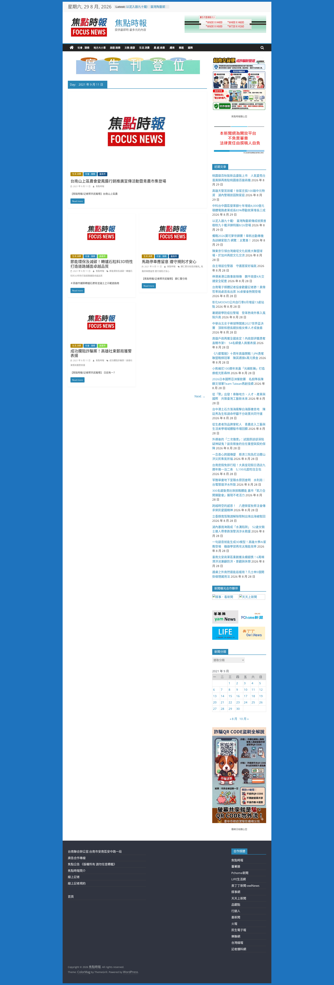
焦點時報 (131, 22)
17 (245, 696)
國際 (190, 47)
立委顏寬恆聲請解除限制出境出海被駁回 (238, 516)
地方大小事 (100, 47)
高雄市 (102, 256)
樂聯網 (235, 936)
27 (215, 709)
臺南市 (102, 174)
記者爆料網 (238, 949)
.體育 (172, 47)
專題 (181, 47)
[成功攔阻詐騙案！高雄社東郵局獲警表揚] (102, 305)
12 (261, 690)
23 (238, 702)
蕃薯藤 (235, 866)
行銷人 (235, 911)
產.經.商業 (159, 47)
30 (238, 709)
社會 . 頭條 (83, 47)
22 (230, 702)
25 (253, 702)
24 (245, 702)
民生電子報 (238, 930)
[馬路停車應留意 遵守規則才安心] (173, 216)
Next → (199, 396)
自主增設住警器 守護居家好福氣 (234, 266)
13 (215, 696)
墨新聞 (235, 917)
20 (215, 702)
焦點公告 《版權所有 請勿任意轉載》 (92, 864)
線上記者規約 (77, 883)
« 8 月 (233, 719)
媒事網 (235, 892)
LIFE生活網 (238, 879)
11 (253, 690)
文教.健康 (130, 47)
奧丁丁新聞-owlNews (245, 886)
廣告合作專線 (77, 858)
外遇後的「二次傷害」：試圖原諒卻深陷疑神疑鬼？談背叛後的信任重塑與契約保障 (238, 443)
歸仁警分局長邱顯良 (190, 266)
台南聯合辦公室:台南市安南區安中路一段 (95, 852)
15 (230, 696)
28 (222, 709)
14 (222, 696)
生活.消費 (144, 47)
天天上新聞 (238, 898)
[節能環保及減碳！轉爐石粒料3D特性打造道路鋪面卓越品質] (102, 216)
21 (222, 702)
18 (253, 696)
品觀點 (235, 905)
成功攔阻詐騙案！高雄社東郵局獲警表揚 (101, 353)
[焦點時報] (71, 47)
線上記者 (74, 877)
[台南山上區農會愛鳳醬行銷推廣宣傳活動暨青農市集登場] (137, 94)
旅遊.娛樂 (115, 47)
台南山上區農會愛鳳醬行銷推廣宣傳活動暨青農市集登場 (118, 181)
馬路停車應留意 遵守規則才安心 (169, 261)
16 (238, 696)
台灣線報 (237, 943)
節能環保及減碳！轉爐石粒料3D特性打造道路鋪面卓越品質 (101, 264)
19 (261, 696)
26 (261, 702)
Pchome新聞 (239, 873)
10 (245, 690)
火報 (234, 924)
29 (230, 709)
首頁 (71, 897)
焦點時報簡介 (77, 871)
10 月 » (244, 719)
